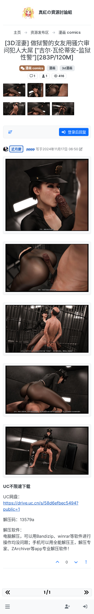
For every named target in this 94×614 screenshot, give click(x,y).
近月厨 (16, 149)
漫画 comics (34, 68)
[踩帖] (76, 562)
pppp (30, 149)
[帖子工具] (86, 562)
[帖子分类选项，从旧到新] (10, 132)
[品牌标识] (28, 12)
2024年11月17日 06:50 (60, 149)
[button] (7, 607)
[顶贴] (57, 562)
